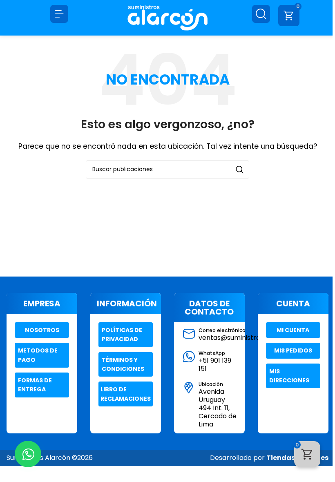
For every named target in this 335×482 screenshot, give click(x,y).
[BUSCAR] (239, 169)
